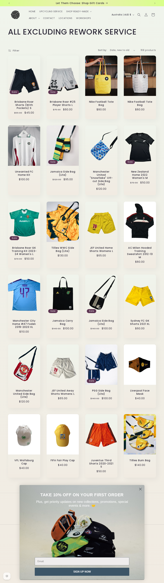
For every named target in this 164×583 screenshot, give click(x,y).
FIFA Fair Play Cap (63, 460)
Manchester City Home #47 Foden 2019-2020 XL (24, 324)
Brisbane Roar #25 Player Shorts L (62, 103)
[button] (78, 11)
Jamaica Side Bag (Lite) (62, 173)
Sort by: (102, 50)
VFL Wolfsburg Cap (24, 462)
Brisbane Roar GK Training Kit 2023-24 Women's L (24, 251)
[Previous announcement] (9, 3)
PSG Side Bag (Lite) (101, 392)
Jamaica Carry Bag (62, 322)
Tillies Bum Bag (139, 460)
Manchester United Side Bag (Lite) (24, 393)
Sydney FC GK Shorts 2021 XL (140, 322)
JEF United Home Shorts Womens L (101, 249)
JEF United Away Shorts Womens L (63, 392)
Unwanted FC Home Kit (24, 173)
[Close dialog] (140, 489)
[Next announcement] (154, 3)
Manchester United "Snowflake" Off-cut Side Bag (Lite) (101, 178)
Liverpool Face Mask (140, 392)
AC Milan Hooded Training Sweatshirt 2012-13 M (140, 252)
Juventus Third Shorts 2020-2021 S (101, 463)
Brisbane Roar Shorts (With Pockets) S (24, 105)
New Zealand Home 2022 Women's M (140, 174)
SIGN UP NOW (82, 571)
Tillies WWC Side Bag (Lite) (62, 249)
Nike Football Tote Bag (101, 103)
